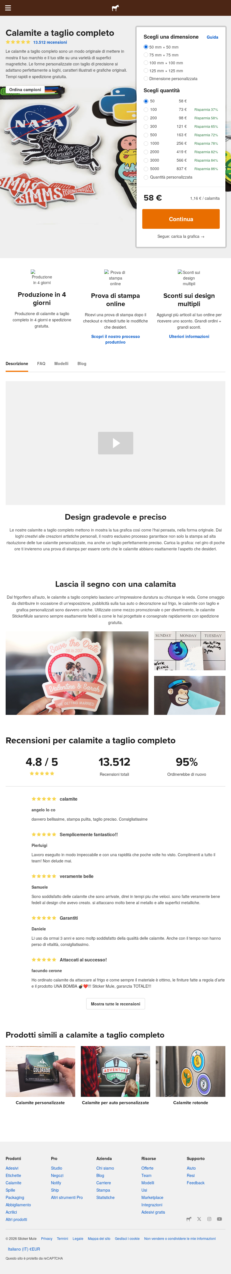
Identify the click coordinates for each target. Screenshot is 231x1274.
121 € (182, 126)
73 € (183, 109)
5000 (154, 168)
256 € (182, 143)
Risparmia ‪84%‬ (206, 160)
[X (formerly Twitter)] (199, 1219)
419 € (182, 151)
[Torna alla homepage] (115, 8)
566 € (182, 160)
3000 (154, 160)
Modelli (61, 363)
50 (152, 101)
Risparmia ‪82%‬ (206, 151)
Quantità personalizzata (171, 177)
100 (153, 109)
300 (153, 126)
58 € (183, 101)
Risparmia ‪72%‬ (206, 134)
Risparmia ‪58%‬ (206, 117)
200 (153, 117)
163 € (182, 134)
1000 (154, 143)
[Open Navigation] (8, 8)
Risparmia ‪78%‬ (206, 143)
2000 (154, 151)
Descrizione (17, 363)
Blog (81, 363)
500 (153, 134)
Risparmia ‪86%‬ (206, 168)
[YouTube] (219, 1219)
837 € (182, 168)
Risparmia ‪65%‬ (206, 126)
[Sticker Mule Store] (189, 1219)
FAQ (41, 363)
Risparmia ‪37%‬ (206, 109)
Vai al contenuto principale (4, 4)
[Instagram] (209, 1219)
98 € (183, 117)
